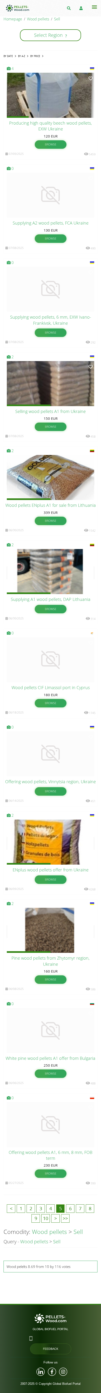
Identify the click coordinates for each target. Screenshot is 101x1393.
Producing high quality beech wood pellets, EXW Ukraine (50, 126)
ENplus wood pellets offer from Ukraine (51, 870)
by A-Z (21, 56)
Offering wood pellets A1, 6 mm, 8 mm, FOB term (50, 1155)
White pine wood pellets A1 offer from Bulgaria (50, 1058)
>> (65, 1218)
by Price (35, 56)
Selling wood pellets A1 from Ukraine (50, 411)
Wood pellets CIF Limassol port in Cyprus (51, 687)
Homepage (13, 19)
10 (45, 1218)
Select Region (50, 35)
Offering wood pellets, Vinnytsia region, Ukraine (50, 781)
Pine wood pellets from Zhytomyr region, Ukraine (50, 961)
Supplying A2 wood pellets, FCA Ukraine (51, 223)
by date (8, 56)
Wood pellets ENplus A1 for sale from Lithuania (50, 505)
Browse (50, 144)
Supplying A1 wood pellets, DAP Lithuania (50, 599)
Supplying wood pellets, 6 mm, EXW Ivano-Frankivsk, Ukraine (50, 320)
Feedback (50, 1349)
